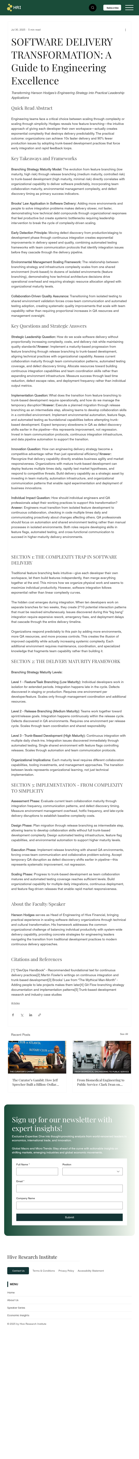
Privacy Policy (66, 1270)
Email (20, 1181)
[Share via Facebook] (13, 1015)
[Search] (92, 7)
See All (124, 1034)
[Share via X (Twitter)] (22, 1015)
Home (11, 1292)
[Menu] (129, 7)
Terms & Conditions (44, 1270)
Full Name (23, 1164)
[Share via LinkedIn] (30, 1015)
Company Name (25, 1198)
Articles (15, 1003)
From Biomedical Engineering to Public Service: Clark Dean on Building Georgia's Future (100, 1082)
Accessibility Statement (91, 1270)
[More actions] (125, 29)
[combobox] (92, 1171)
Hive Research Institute (32, 1257)
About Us (12, 1300)
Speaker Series (16, 1307)
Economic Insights (18, 1315)
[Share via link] (39, 1015)
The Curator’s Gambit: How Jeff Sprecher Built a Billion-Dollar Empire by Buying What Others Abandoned (35, 1082)
